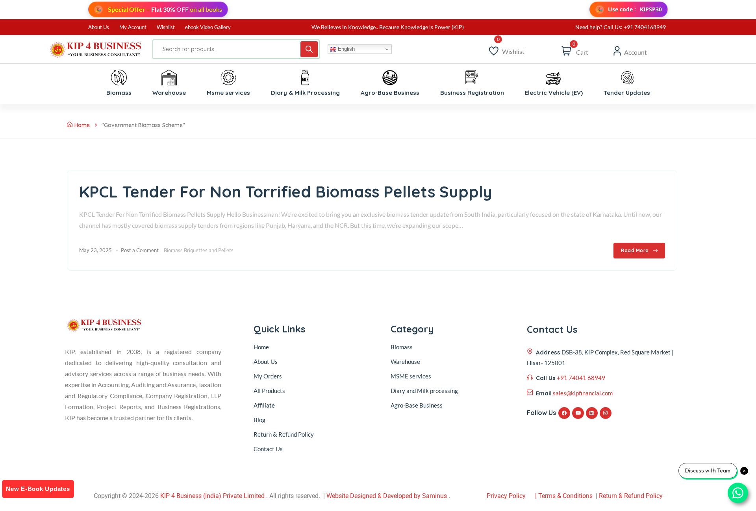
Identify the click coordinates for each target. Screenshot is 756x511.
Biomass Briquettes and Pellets (198, 250)
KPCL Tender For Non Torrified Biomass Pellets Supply (285, 191)
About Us (98, 27)
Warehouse (405, 361)
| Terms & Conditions (564, 496)
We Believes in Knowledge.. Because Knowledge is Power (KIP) (387, 27)
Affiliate (264, 405)
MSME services (411, 376)
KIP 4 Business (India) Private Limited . (214, 496)
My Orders (268, 376)
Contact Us (268, 448)
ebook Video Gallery (208, 27)
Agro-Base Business (417, 405)
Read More (635, 250)
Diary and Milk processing (424, 390)
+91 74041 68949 (581, 377)
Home (82, 125)
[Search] (309, 49)
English (345, 49)
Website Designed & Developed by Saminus (386, 496)
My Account (132, 27)
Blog (259, 419)
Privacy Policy (506, 496)
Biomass (402, 347)
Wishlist (166, 27)
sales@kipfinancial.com (583, 393)
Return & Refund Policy (284, 434)
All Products (269, 390)
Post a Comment (140, 250)
